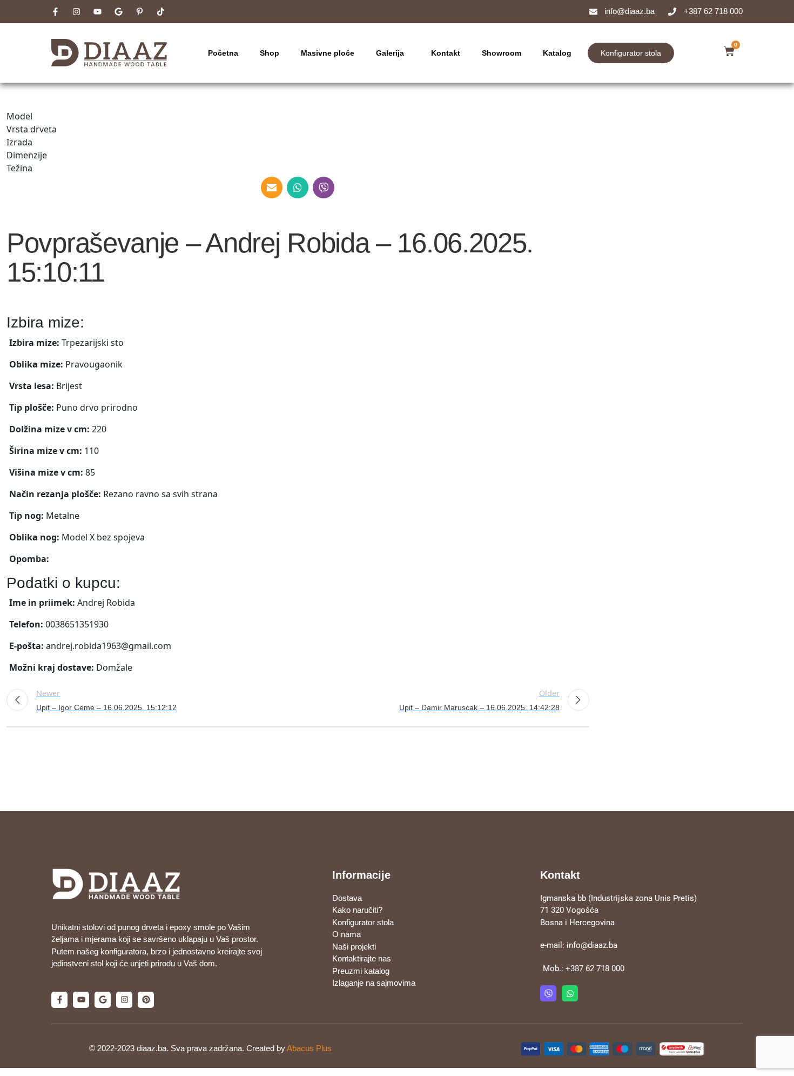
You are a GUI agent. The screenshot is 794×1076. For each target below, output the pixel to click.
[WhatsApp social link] (297, 187)
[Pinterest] (146, 1000)
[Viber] (548, 993)
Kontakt (445, 53)
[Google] (103, 1000)
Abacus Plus (309, 1048)
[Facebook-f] (59, 1000)
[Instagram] (124, 1000)
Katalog (557, 53)
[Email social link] (271, 187)
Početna (223, 53)
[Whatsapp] (570, 993)
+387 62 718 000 (595, 968)
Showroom (501, 53)
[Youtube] (81, 1000)
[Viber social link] (323, 187)
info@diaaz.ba (592, 945)
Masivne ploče (327, 53)
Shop (269, 53)
